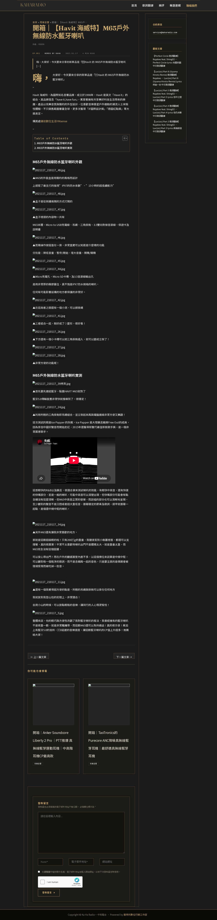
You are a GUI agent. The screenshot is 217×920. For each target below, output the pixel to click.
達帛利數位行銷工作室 (135, 914)
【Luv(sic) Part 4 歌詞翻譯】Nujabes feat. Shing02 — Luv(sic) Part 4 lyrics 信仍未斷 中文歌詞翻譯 (167, 110)
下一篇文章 (124, 657)
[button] (191, 5)
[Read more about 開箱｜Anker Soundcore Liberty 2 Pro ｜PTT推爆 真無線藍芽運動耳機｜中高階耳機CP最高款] (53, 704)
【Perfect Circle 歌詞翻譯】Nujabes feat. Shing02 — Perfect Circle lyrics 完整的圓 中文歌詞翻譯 (167, 60)
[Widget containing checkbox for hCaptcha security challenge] (60, 882)
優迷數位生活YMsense (54, 121)
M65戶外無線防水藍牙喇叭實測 (54, 148)
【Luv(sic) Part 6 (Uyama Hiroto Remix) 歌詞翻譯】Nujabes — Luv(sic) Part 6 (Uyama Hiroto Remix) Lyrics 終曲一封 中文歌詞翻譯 (167, 78)
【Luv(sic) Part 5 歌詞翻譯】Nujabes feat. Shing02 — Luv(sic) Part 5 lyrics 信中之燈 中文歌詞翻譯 (167, 95)
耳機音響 (37, 764)
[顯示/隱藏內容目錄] (123, 138)
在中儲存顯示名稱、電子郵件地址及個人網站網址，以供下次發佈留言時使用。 (81, 871)
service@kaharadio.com (165, 32)
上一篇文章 (38, 657)
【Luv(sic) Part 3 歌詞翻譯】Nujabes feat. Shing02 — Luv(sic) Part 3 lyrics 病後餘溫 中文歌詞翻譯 (167, 126)
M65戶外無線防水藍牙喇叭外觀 (54, 143)
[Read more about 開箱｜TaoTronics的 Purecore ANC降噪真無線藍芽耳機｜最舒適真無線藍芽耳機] (109, 704)
